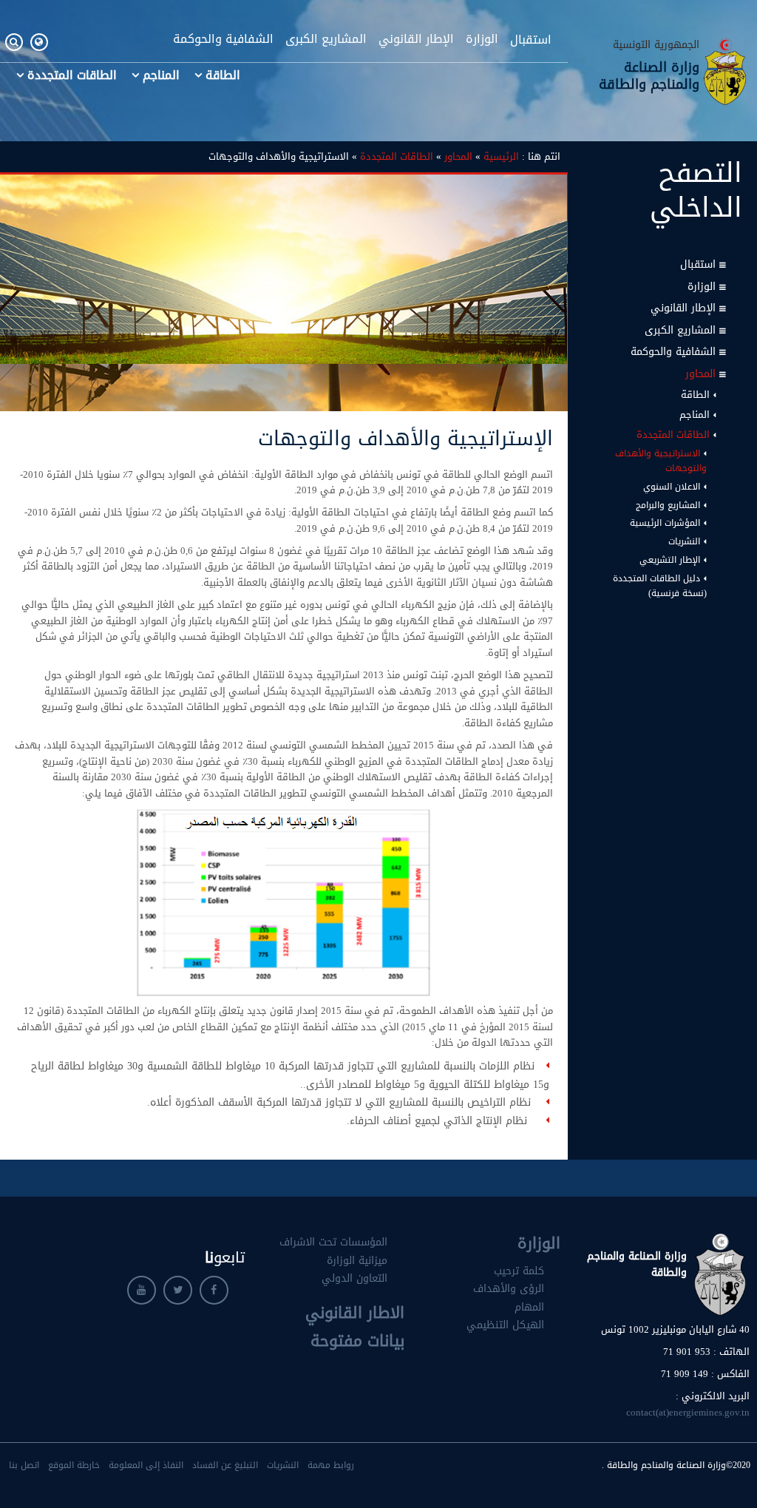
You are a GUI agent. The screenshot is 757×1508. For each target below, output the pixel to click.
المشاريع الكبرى (326, 39)
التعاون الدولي (354, 1278)
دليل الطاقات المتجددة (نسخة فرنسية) (660, 585)
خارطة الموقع (74, 1465)
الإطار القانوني (416, 39)
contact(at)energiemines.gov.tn (688, 1412)
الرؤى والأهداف (508, 1289)
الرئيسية (501, 157)
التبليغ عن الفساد (225, 1465)
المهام (529, 1307)
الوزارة (482, 39)
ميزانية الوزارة (357, 1261)
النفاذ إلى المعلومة (146, 1465)
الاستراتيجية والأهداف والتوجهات (661, 460)
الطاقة (223, 75)
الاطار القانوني (354, 1313)
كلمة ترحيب (519, 1271)
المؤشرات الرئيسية (665, 523)
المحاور (700, 374)
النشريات (684, 541)
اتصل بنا (24, 1465)
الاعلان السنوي (671, 487)
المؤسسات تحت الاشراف (333, 1242)
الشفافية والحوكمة (223, 39)
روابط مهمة (331, 1465)
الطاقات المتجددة (72, 75)
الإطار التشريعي (669, 560)
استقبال (530, 40)
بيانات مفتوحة (357, 1341)
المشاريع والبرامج (668, 505)
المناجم (161, 75)
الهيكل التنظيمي (505, 1325)
